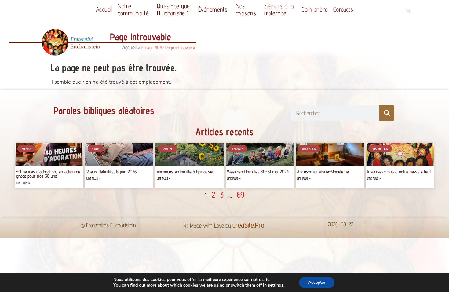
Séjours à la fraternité (279, 9)
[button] (408, 11)
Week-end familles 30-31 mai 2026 (258, 172)
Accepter (316, 282)
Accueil (104, 9)
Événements (213, 9)
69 (240, 194)
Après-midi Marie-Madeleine (323, 172)
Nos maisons (246, 9)
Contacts (343, 9)
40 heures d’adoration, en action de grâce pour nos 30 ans (48, 174)
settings (275, 285)
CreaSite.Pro (248, 225)
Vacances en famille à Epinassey (186, 172)
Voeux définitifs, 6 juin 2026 (111, 172)
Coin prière (315, 9)
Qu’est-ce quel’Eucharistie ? (173, 9)
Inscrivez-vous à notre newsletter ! (399, 172)
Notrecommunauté (133, 9)
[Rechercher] (386, 113)
